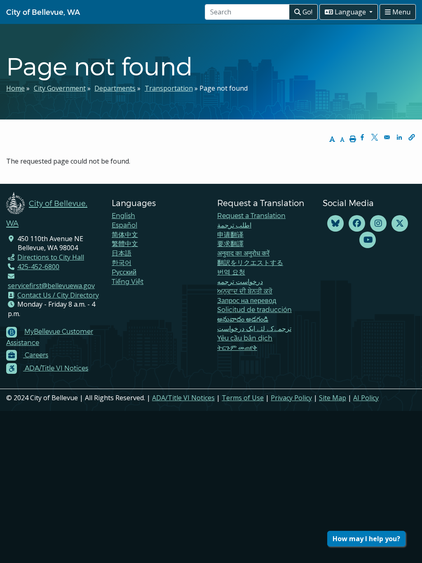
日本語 (121, 253)
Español (124, 225)
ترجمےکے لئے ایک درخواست (254, 328)
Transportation (169, 88)
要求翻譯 (230, 243)
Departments (115, 88)
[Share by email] (387, 137)
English (123, 215)
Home (15, 88)
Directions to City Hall (50, 257)
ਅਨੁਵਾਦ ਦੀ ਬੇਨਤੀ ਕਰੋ (244, 291)
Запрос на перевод (246, 300)
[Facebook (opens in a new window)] (357, 224)
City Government (60, 88)
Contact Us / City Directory (58, 295)
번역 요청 (231, 272)
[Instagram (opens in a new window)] (378, 224)
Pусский (124, 272)
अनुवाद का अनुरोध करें (243, 253)
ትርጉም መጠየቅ (237, 347)
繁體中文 (125, 243)
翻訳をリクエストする (250, 262)
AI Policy (366, 397)
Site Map (332, 397)
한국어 (121, 262)
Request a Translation (251, 215)
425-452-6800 (38, 266)
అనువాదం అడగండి (242, 319)
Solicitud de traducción (254, 309)
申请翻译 (230, 234)
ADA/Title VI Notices (183, 397)
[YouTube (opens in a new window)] (367, 240)
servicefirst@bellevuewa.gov (51, 285)
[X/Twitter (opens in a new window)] (400, 224)
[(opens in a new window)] (335, 224)
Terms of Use (243, 397)
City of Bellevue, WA (43, 11)
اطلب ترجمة (234, 225)
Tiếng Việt (127, 281)
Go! (306, 11)
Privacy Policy (291, 397)
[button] (411, 137)
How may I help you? (366, 538)
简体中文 (125, 234)
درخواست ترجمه (240, 281)
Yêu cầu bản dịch (244, 338)
